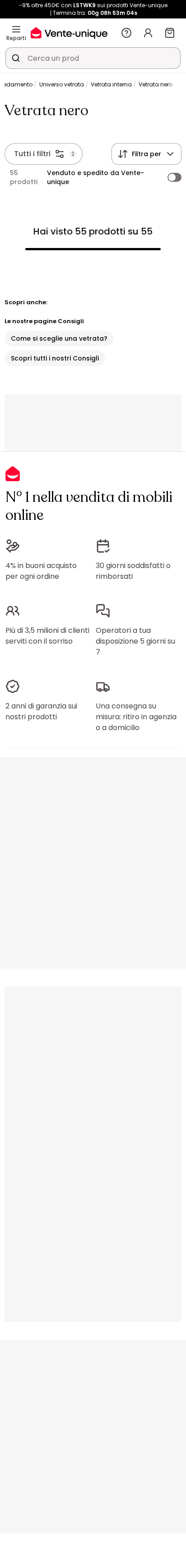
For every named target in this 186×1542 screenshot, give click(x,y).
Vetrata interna (111, 84)
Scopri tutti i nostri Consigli (55, 358)
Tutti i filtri (32, 154)
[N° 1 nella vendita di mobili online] (69, 32)
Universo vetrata (61, 84)
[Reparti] (16, 29)
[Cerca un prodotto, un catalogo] (16, 58)
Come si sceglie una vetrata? (59, 338)
